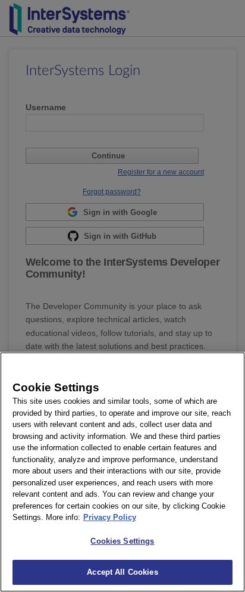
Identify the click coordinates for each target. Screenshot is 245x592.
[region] (122, 472)
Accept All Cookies (122, 572)
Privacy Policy (109, 517)
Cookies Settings (122, 541)
